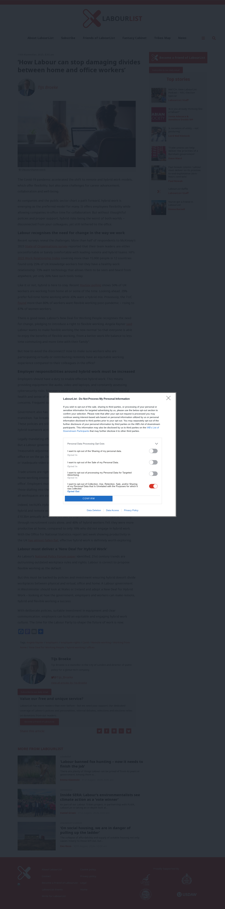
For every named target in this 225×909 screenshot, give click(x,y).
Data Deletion (94, 510)
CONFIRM (89, 498)
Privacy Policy (131, 510)
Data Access (112, 510)
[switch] (153, 451)
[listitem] (112, 443)
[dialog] (112, 455)
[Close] (169, 399)
